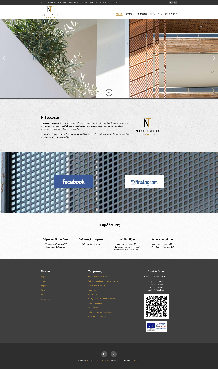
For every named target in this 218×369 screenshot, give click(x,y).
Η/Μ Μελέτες (93, 308)
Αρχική (43, 276)
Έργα (43, 290)
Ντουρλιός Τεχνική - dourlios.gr (98, 360)
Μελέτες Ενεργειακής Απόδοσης (100, 312)
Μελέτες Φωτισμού (95, 303)
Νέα (42, 294)
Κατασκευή (92, 290)
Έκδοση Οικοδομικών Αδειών (99, 276)
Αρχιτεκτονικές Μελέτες (97, 285)
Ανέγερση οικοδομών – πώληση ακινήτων (103, 281)
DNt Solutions (135, 360)
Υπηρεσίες (44, 285)
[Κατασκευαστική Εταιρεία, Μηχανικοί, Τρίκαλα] (50, 12)
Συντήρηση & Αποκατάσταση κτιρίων (101, 299)
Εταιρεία (44, 281)
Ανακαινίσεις (92, 294)
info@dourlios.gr (95, 2)
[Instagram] (175, 2)
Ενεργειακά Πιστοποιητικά (97, 316)
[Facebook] (171, 2)
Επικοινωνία (45, 299)
